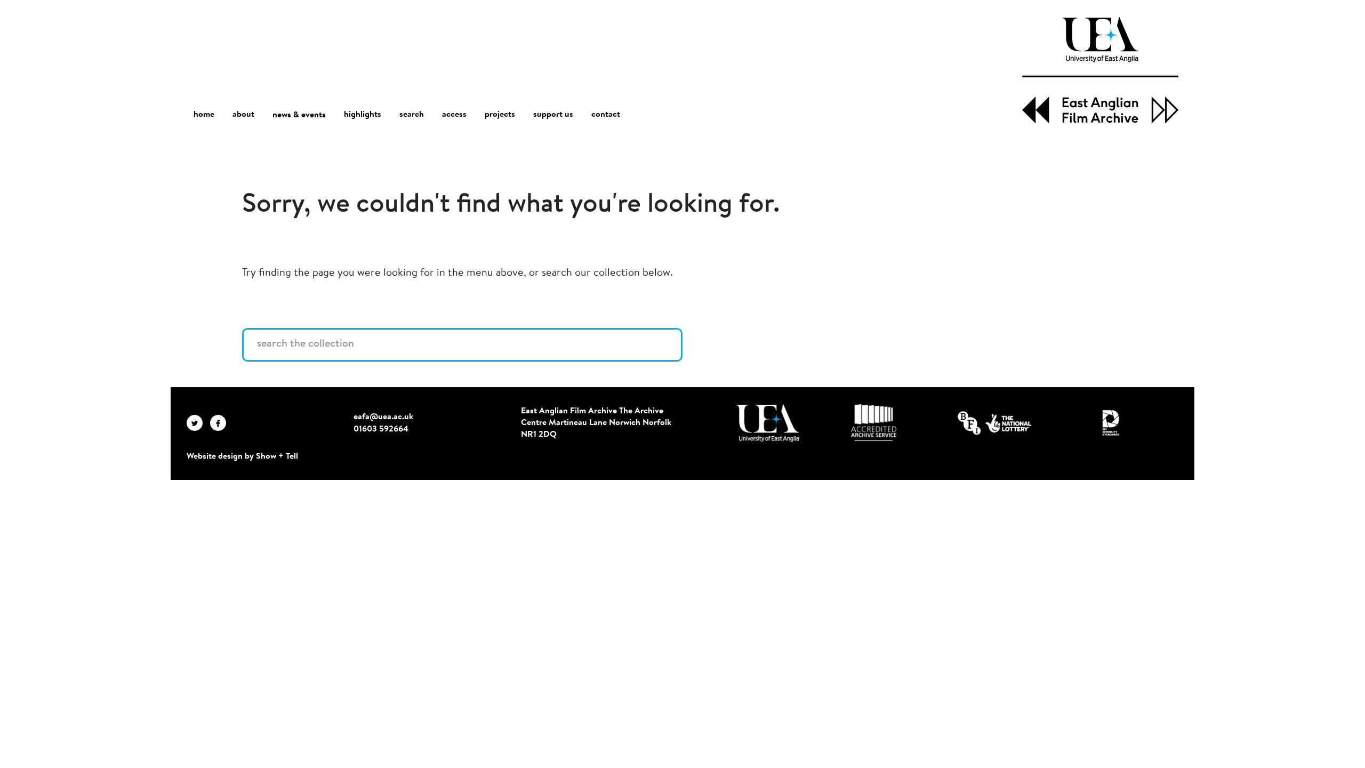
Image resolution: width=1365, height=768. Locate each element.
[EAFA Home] (1100, 70)
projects (500, 114)
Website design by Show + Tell (242, 456)
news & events (299, 115)
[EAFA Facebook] (220, 423)
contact (605, 114)
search (411, 114)
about (243, 114)
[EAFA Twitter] (198, 423)
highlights (362, 114)
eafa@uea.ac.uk (383, 417)
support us (553, 114)
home (204, 114)
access (454, 114)
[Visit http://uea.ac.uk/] (767, 423)
